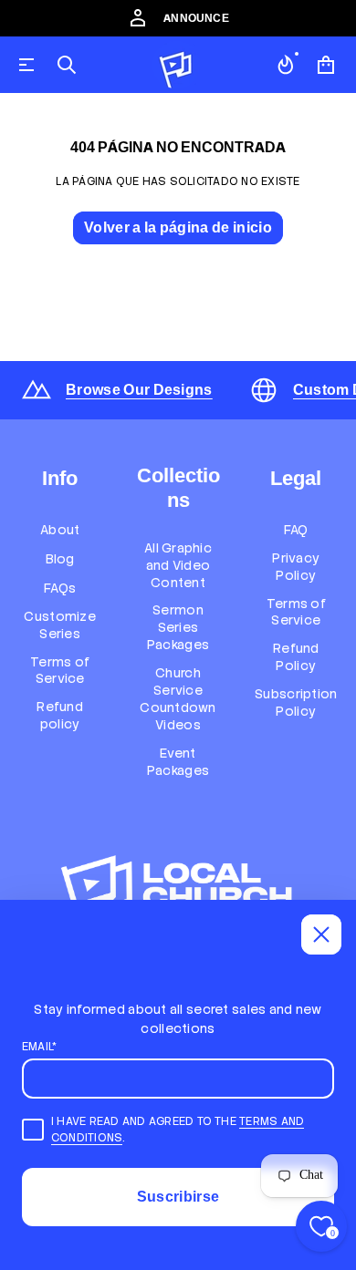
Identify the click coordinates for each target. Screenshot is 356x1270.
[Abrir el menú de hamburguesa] (26, 65)
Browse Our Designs (139, 389)
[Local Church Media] (176, 64)
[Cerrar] (321, 934)
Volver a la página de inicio (178, 227)
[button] (67, 65)
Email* (39, 1046)
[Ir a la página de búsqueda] (67, 65)
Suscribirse (178, 1196)
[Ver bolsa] (326, 65)
